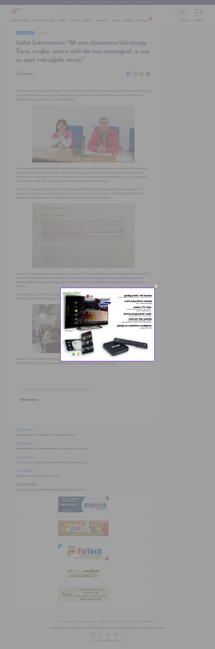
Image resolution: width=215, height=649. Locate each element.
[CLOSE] (156, 286)
